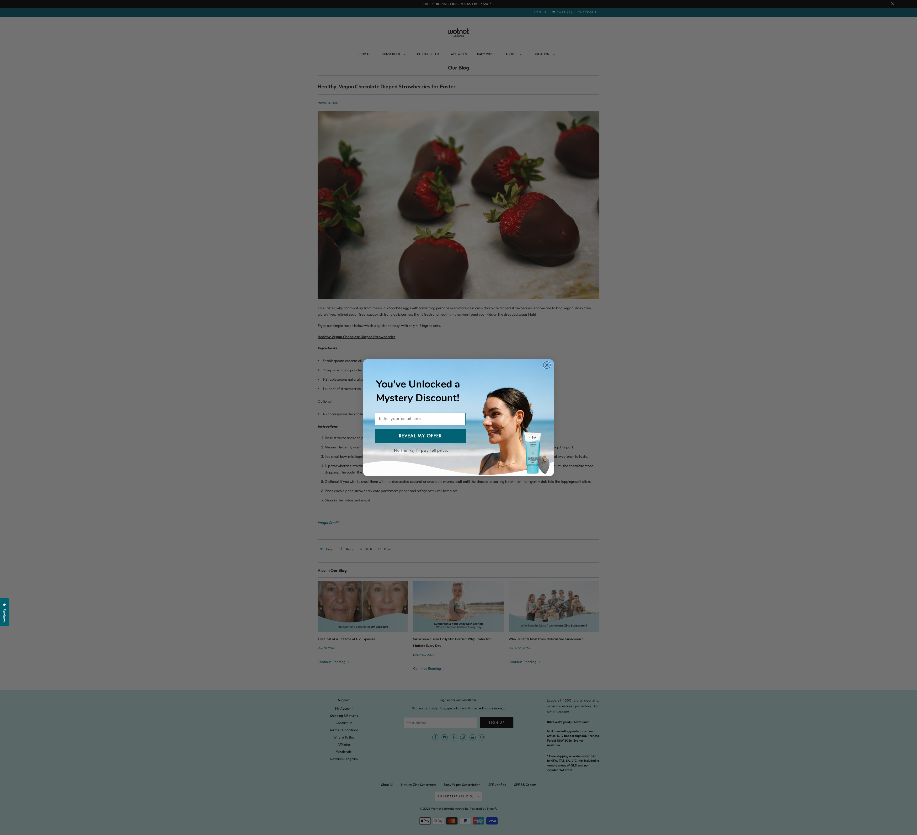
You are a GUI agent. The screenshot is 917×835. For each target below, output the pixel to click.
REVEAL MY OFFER (420, 436)
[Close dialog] (546, 365)
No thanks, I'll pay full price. (421, 450)
